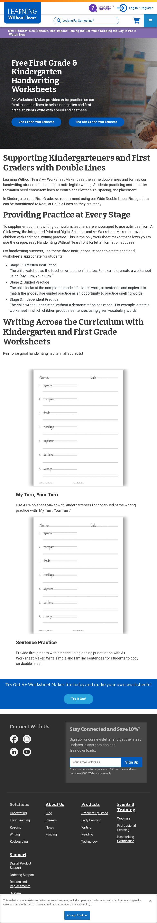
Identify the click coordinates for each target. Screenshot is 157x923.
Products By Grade (94, 813)
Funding (51, 834)
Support (18, 854)
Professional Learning (126, 828)
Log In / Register (141, 8)
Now (136, 20)
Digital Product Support (20, 865)
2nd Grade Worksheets (36, 122)
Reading (15, 827)
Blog (49, 813)
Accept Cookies (77, 915)
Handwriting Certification (125, 839)
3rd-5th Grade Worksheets (96, 122)
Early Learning (20, 820)
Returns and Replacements (20, 884)
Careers (51, 820)
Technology (89, 841)
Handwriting (18, 813)
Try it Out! (78, 699)
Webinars (124, 818)
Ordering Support (22, 875)
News (50, 827)
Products (90, 804)
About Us (55, 804)
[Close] (150, 900)
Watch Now (17, 34)
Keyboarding (19, 841)
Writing (15, 834)
